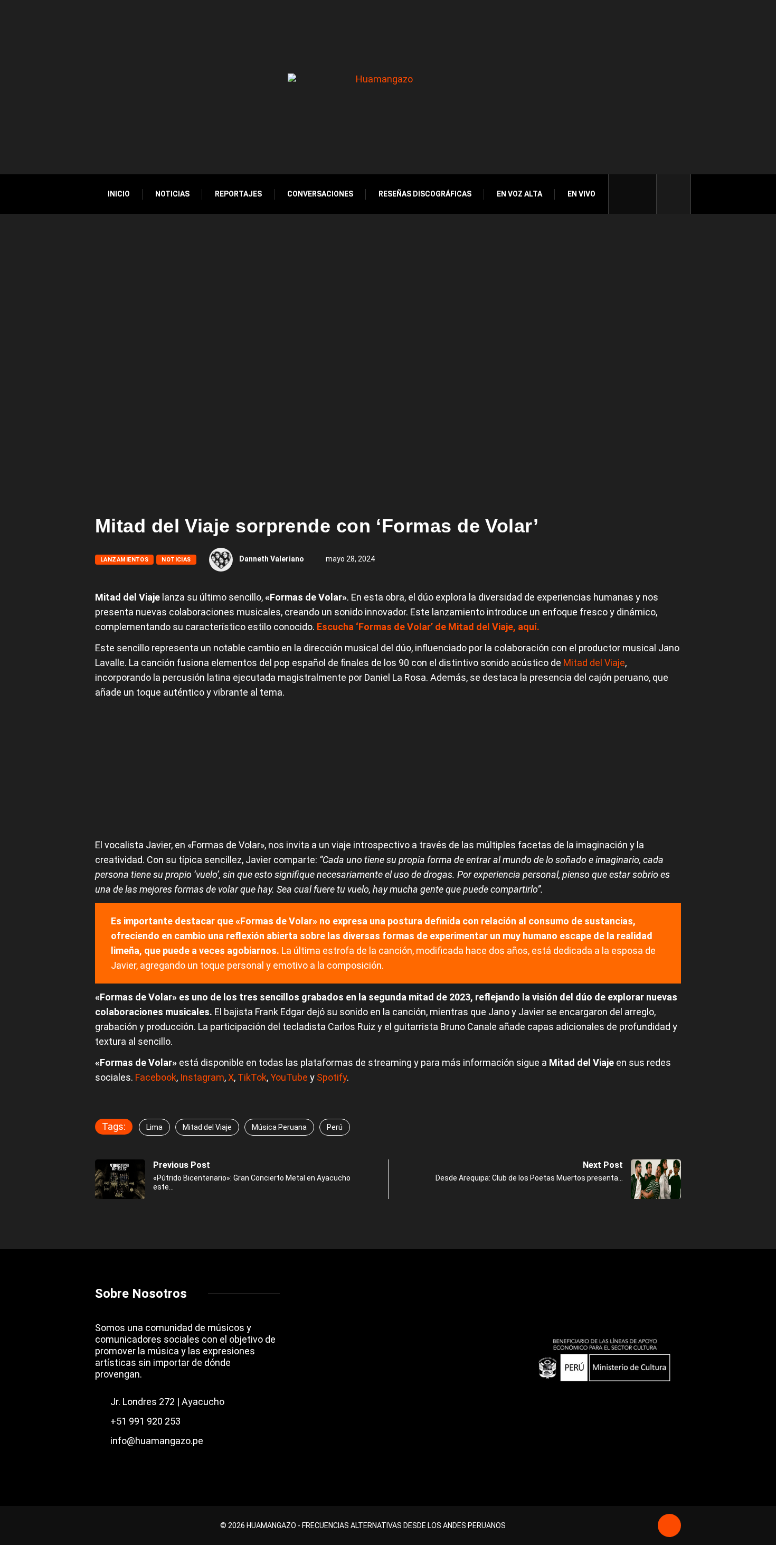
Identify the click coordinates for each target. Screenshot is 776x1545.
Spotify (332, 1077)
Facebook (155, 1077)
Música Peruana (279, 1127)
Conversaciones (320, 194)
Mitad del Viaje (594, 662)
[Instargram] (642, 194)
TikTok (252, 1077)
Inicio (119, 194)
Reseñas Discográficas (424, 194)
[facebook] (624, 194)
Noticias (172, 194)
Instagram (202, 1077)
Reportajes (238, 194)
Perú (335, 1127)
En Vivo (581, 194)
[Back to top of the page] (669, 1526)
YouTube (289, 1077)
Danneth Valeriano (271, 559)
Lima (154, 1127)
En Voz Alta (519, 194)
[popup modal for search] (674, 194)
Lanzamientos (124, 559)
